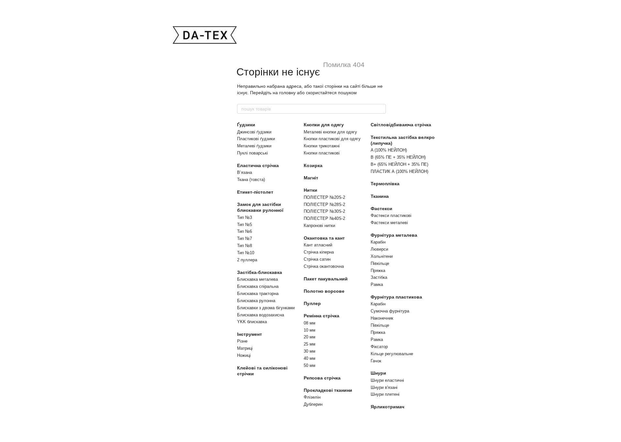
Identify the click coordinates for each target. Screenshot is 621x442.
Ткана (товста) (251, 179)
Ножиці (244, 355)
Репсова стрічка (322, 377)
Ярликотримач (387, 406)
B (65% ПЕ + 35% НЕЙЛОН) (398, 157)
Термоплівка (385, 183)
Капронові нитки (319, 225)
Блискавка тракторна (257, 293)
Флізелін (312, 397)
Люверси (379, 249)
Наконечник (382, 318)
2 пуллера (247, 259)
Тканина (380, 196)
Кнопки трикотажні (322, 145)
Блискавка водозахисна (260, 314)
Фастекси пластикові (391, 215)
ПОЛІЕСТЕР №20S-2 (324, 197)
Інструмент (249, 334)
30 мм (309, 351)
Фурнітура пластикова (396, 297)
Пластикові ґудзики (256, 138)
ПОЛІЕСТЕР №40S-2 (324, 218)
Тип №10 (245, 252)
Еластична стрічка (258, 165)
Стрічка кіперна (319, 252)
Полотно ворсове (324, 291)
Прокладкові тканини (328, 390)
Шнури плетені (385, 394)
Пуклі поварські (252, 153)
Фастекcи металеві (389, 222)
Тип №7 (244, 238)
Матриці (245, 348)
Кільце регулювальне (392, 353)
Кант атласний (318, 245)
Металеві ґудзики (254, 145)
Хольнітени (382, 256)
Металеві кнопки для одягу (330, 132)
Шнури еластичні (387, 380)
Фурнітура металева (394, 235)
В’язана (244, 172)
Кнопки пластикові (322, 153)
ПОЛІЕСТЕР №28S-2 (324, 204)
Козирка (313, 165)
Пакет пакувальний (326, 278)
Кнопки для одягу (324, 124)
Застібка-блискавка (259, 272)
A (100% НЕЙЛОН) (389, 150)
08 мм (309, 323)
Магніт (311, 177)
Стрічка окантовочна (324, 266)
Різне (242, 341)
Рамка (377, 284)
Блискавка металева (257, 279)
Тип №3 (244, 217)
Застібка (379, 277)
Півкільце (380, 263)
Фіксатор (379, 346)
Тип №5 (244, 224)
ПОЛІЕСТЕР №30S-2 (324, 211)
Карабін (378, 242)
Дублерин (313, 404)
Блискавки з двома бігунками (266, 307)
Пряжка (378, 270)
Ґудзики (246, 124)
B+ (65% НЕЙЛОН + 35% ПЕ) (399, 164)
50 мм (309, 365)
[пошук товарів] (381, 109)
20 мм (309, 336)
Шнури (378, 373)
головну (287, 92)
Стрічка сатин (317, 259)
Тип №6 (244, 231)
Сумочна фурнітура (390, 311)
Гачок (376, 360)
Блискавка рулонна (256, 300)
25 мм (309, 344)
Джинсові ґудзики (254, 132)
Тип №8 (244, 245)
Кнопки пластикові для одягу (332, 138)
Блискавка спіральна (257, 286)
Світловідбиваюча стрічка (401, 124)
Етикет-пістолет (255, 192)
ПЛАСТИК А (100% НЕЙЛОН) (399, 171)
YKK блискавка (252, 321)
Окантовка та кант (324, 238)
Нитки (310, 190)
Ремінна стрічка (321, 315)
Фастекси (381, 208)
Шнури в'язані (384, 387)
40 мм (309, 358)
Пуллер (312, 303)
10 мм (309, 330)
